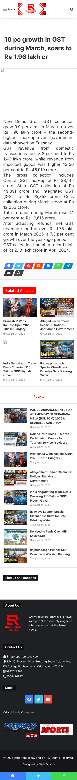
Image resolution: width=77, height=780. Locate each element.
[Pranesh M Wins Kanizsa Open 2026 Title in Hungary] (20, 307)
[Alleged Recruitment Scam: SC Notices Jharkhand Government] (57, 307)
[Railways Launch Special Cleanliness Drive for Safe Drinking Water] (57, 349)
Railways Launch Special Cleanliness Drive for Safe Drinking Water (48, 516)
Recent (38, 396)
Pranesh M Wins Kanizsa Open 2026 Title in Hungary (17, 325)
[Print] (18, 273)
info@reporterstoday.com (23, 656)
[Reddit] (37, 266)
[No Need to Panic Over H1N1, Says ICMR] (15, 537)
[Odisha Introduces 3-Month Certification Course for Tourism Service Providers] (15, 439)
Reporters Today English (29, 757)
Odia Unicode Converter (18, 712)
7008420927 (15, 676)
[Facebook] (8, 266)
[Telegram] (67, 266)
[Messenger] (47, 266)
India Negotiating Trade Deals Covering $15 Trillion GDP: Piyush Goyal (50, 496)
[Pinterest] (27, 266)
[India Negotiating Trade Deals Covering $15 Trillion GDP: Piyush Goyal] (20, 349)
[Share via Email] (8, 273)
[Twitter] (18, 266)
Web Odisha (47, 764)
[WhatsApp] (57, 266)
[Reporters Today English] (32, 9)
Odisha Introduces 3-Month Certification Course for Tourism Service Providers (49, 438)
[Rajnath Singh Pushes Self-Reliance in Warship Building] (15, 555)
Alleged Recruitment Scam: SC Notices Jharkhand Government (57, 325)
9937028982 (14, 671)
